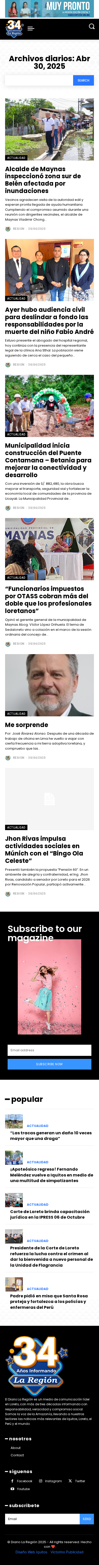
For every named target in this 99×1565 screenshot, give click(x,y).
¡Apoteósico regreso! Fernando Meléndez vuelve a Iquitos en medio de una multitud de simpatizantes (51, 1175)
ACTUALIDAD (16, 158)
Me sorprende (26, 725)
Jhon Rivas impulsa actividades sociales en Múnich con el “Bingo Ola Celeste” (44, 849)
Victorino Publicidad (67, 1552)
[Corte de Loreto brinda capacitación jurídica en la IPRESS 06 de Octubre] (14, 1200)
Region (19, 229)
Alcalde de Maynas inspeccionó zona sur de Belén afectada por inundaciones (43, 180)
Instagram (53, 1481)
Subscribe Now (49, 1064)
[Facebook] (12, 1481)
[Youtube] (12, 1489)
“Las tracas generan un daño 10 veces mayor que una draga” (51, 1135)
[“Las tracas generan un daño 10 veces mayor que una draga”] (14, 1121)
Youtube (23, 1489)
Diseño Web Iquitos (31, 1552)
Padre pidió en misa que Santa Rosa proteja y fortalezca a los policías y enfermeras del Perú (49, 1301)
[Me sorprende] (49, 685)
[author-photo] (8, 228)
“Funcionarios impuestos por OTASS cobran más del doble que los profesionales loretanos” (48, 600)
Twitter (80, 1481)
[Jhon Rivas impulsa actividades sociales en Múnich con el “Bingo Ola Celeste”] (49, 799)
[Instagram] (40, 1481)
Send (87, 1519)
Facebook (24, 1481)
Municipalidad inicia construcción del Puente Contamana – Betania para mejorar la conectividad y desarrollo (48, 460)
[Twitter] (70, 1481)
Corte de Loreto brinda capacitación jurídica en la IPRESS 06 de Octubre (50, 1214)
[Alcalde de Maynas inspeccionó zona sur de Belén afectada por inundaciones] (49, 129)
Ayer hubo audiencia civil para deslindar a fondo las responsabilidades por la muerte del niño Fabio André (49, 320)
